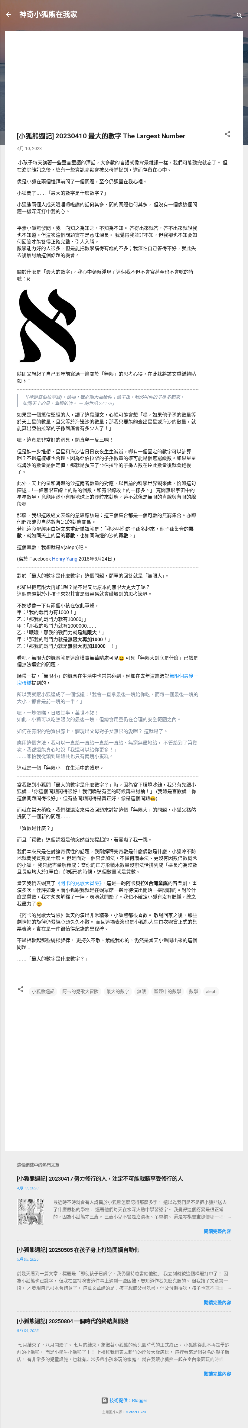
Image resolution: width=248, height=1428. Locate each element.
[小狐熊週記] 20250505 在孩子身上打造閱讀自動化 (78, 1250)
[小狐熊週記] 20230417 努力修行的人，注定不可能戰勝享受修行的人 (100, 1179)
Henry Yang (64, 558)
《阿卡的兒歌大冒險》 (79, 883)
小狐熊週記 (43, 991)
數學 (193, 991)
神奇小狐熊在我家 (48, 14)
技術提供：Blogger (127, 1400)
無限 (141, 991)
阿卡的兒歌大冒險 (80, 991)
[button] (227, 135)
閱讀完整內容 (217, 1231)
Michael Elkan (136, 1412)
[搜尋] (239, 16)
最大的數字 (117, 991)
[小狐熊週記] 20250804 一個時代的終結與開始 (73, 1321)
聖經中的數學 (167, 991)
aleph (211, 991)
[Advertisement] (124, 85)
